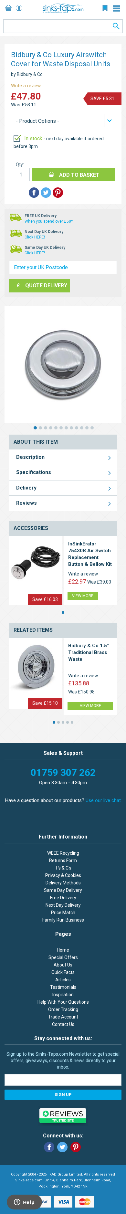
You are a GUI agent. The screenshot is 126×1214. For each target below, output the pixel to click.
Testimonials (63, 987)
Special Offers (63, 957)
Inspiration (63, 994)
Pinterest (75, 1147)
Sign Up (63, 1094)
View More (82, 596)
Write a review (26, 86)
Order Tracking (63, 1009)
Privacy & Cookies (63, 875)
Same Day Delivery (63, 890)
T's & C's (63, 868)
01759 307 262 (63, 772)
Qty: (20, 164)
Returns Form (63, 860)
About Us (63, 964)
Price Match (63, 912)
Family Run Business (63, 920)
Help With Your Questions (63, 1002)
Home (63, 950)
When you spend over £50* (49, 221)
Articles (63, 979)
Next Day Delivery (63, 905)
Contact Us (63, 1024)
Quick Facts (63, 972)
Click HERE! (35, 237)
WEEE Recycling (63, 853)
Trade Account (63, 1016)
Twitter (62, 1147)
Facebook (49, 1147)
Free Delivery (63, 897)
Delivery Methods (63, 882)
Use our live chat (103, 800)
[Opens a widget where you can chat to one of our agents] (24, 1203)
